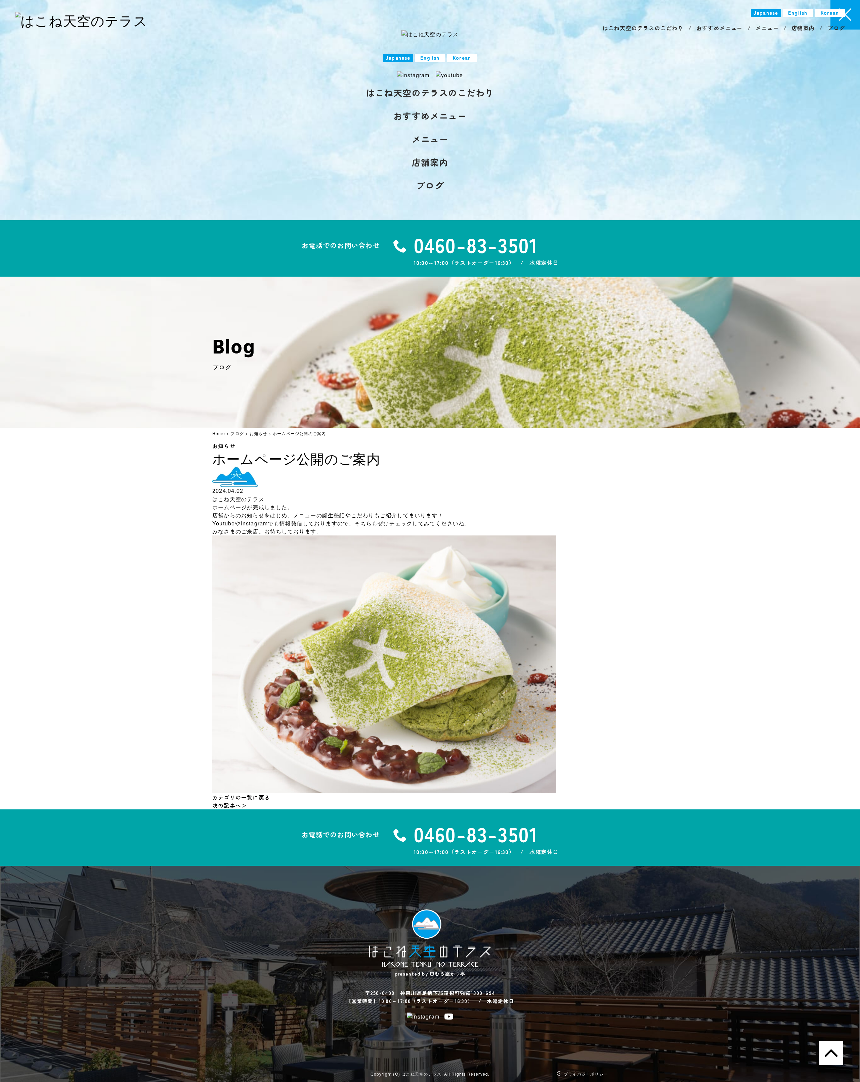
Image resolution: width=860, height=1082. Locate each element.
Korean (462, 57)
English (429, 57)
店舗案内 (430, 162)
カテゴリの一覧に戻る (241, 797)
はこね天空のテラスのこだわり (430, 92)
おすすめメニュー (430, 115)
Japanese (398, 57)
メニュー (430, 139)
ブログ (430, 185)
